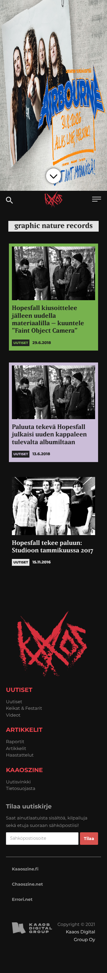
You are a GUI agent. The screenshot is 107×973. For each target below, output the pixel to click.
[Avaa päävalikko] (96, 200)
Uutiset (14, 701)
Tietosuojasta (20, 788)
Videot (13, 715)
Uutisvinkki (18, 781)
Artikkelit (16, 748)
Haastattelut (20, 754)
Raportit (15, 741)
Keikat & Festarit (24, 708)
